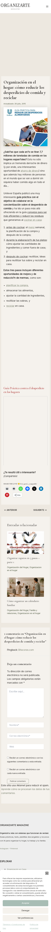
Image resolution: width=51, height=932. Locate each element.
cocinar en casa (32, 220)
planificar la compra (17, 285)
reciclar (10, 306)
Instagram (4, 848)
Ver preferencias (25, 918)
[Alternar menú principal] (47, 7)
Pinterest (14, 848)
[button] (47, 873)
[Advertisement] (25, 40)
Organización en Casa (16, 869)
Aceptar (25, 903)
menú (31, 227)
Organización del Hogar (17, 567)
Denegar (25, 910)
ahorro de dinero (30, 170)
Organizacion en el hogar (29, 613)
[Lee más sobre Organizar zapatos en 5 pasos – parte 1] (25, 542)
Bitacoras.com (26, 650)
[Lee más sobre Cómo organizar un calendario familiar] (25, 587)
